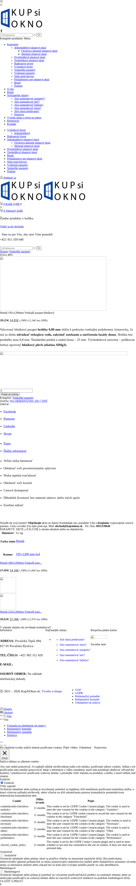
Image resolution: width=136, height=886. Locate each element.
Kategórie (12, 44)
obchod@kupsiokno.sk (28, 664)
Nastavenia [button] (100, 747)
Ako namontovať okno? (27, 108)
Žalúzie (18, 85)
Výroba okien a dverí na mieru (24, 117)
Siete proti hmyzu (24, 76)
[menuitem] (68, 529)
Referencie (13, 120)
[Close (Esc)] (1, 742)
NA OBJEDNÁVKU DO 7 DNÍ (28, 400)
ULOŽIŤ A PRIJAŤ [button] (11, 881)
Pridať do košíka (9, 394)
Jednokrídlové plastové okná (30, 47)
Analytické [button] (6, 851)
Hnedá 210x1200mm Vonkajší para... (21, 611)
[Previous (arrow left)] (1, 745)
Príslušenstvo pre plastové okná (31, 79)
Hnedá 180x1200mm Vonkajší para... (21, 562)
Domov (4, 251)
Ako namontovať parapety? (29, 98)
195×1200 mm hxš (28, 554)
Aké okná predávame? (26, 111)
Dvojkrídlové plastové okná (29, 57)
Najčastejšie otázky (18, 95)
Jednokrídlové (22, 133)
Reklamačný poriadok (19, 731)
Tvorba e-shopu (52, 691)
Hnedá (20, 541)
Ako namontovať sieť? (27, 101)
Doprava (19, 114)
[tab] (7, 443)
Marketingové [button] (8, 868)
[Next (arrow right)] (5, 745)
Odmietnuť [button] (85, 747)
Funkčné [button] (5, 779)
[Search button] (38, 35)
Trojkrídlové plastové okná (29, 60)
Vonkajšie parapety (24, 69)
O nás (10, 88)
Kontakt (11, 123)
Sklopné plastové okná (34, 53)
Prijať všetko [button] (70, 747)
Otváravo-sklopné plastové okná (39, 50)
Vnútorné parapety (24, 73)
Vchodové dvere (23, 66)
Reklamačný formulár (19, 728)
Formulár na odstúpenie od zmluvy (26, 725)
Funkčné (9, 782)
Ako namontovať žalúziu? (28, 104)
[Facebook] (1, 31)
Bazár (17, 82)
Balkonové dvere (23, 63)
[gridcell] (68, 524)
